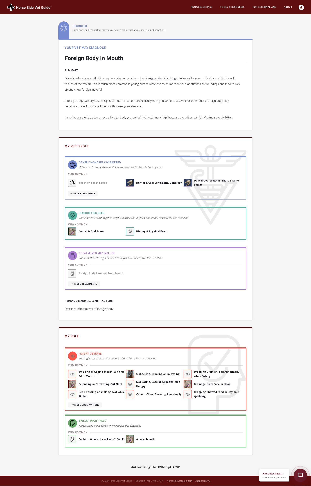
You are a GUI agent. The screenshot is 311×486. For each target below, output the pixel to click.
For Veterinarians (264, 6)
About (288, 6)
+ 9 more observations (85, 405)
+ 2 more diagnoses (82, 193)
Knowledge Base (201, 6)
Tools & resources (232, 6)
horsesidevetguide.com (179, 480)
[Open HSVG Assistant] (300, 475)
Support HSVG (203, 480)
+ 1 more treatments (83, 284)
